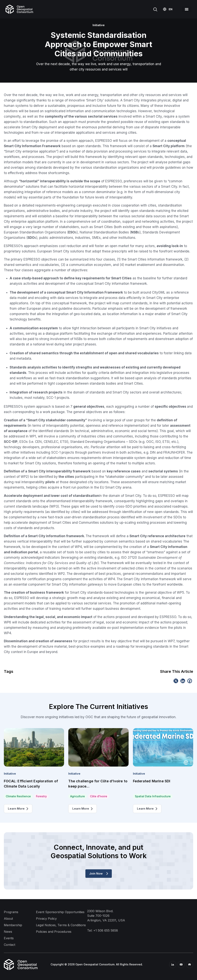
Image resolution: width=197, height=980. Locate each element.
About (8, 918)
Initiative (10, 773)
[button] (186, 9)
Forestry (41, 796)
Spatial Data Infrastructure (153, 796)
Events (9, 938)
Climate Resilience (18, 796)
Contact (9, 945)
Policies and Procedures (53, 932)
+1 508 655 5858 (105, 930)
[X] (176, 681)
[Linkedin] (182, 681)
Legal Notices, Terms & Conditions (61, 925)
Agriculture (77, 796)
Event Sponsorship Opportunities (60, 912)
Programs (11, 912)
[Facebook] (189, 681)
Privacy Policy (46, 918)
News (8, 932)
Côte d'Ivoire (98, 796)
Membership (13, 925)
